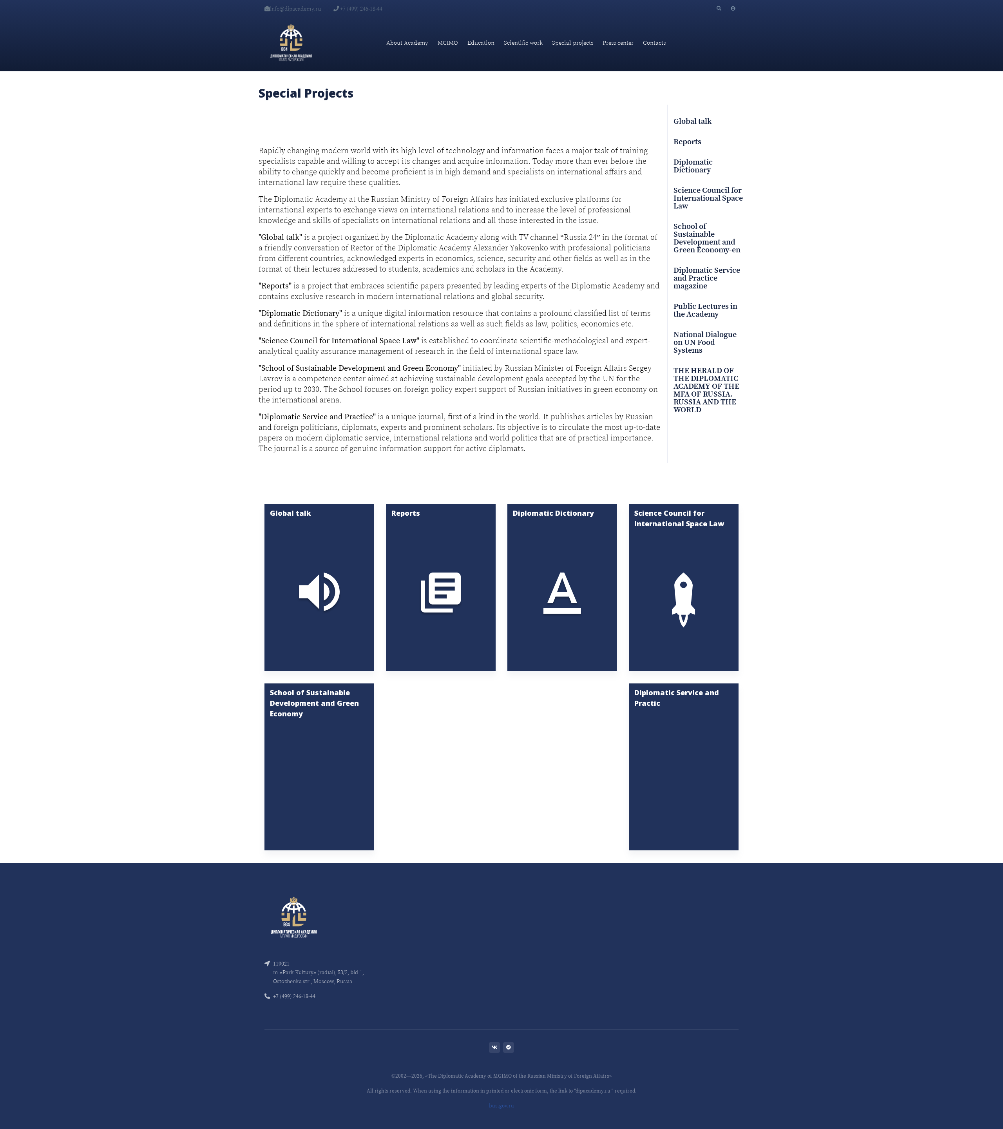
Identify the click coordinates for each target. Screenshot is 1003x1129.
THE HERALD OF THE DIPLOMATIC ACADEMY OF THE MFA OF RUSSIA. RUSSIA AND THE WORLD (706, 390)
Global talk (692, 122)
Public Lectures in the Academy (705, 310)
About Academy (407, 42)
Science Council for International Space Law (708, 198)
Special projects (572, 42)
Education (480, 42)
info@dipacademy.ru (295, 9)
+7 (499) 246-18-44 (360, 9)
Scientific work (523, 42)
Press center (618, 42)
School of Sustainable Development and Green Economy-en (706, 238)
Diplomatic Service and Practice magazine (706, 278)
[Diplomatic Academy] (291, 42)
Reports (687, 142)
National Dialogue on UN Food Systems (705, 342)
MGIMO (448, 42)
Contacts (654, 42)
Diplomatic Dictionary (693, 166)
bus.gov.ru (501, 1105)
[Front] (293, 916)
